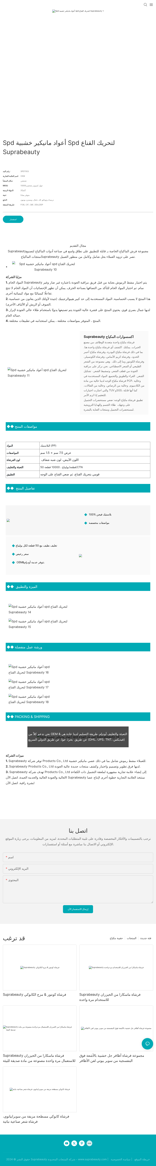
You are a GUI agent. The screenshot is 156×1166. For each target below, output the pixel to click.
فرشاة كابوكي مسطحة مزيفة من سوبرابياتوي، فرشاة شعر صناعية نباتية (36, 1118)
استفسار (13, 219)
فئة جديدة (145, 938)
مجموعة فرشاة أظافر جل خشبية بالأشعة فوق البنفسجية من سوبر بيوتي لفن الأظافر (111, 1058)
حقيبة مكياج (116, 938)
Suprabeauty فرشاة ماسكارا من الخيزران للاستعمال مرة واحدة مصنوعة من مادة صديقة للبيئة (39, 1058)
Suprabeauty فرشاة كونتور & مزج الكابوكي (34, 994)
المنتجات (131, 938)
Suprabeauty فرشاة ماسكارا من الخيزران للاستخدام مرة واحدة (110, 997)
